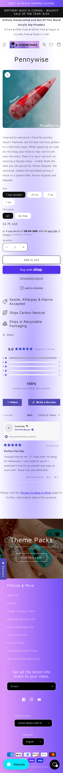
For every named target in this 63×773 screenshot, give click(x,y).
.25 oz (34, 194)
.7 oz (50, 194)
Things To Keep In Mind (35, 492)
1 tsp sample (14, 194)
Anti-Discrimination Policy (22, 650)
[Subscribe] (52, 686)
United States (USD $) (30, 723)
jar (8, 215)
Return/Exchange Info (20, 626)
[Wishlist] (51, 44)
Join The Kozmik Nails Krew (23, 658)
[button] (4, 44)
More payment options (31, 278)
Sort (30, 414)
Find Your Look (31, 557)
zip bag (22, 215)
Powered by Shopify (40, 767)
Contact (11, 602)
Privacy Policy (15, 642)
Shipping (7, 234)
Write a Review (47, 403)
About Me (13, 595)
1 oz (8, 202)
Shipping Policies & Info (21, 618)
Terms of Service (17, 634)
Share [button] (10, 334)
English (30, 741)
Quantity (7, 240)
